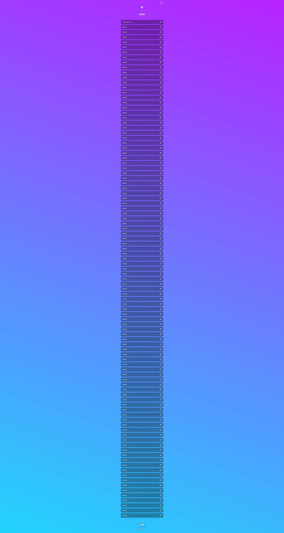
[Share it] (161, 2)
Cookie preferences (142, 528)
